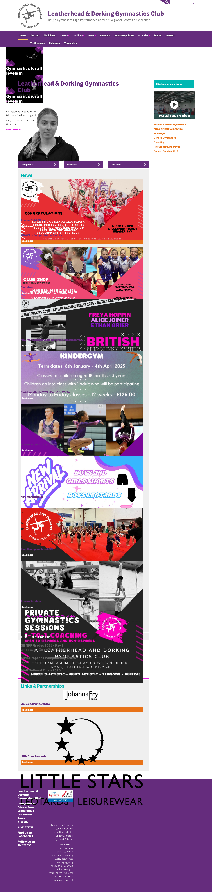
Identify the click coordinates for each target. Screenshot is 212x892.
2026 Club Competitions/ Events (41, 235)
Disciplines (27, 164)
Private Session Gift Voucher (39, 444)
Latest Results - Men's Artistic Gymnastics (43, 674)
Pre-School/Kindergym (167, 146)
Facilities (72, 164)
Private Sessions (31, 601)
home (23, 35)
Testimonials (37, 43)
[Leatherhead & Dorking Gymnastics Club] (93, 15)
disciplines (49, 35)
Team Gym (159, 133)
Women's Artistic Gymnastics (170, 124)
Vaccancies (70, 43)
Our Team (116, 164)
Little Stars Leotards (33, 756)
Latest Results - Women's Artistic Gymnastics (45, 649)
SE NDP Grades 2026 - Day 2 (42, 645)
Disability (159, 142)
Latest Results (28, 662)
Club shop (54, 43)
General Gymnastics (165, 137)
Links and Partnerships (35, 703)
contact (170, 35)
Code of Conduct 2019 (166, 151)
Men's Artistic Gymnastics (168, 128)
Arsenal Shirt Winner (34, 220)
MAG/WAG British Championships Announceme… (52, 339)
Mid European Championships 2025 (48, 658)
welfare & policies (124, 35)
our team (105, 35)
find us (158, 35)
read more (13, 129)
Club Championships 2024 (37, 549)
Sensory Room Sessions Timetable (51, 616)
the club (34, 35)
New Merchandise (32, 496)
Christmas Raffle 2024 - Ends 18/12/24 (45, 392)
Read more (27, 240)
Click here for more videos (169, 84)
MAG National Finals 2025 (41, 670)
